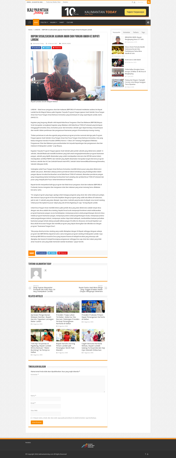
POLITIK (43, 22)
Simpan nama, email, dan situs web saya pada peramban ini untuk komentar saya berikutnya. (64, 418)
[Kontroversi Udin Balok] (118, 63)
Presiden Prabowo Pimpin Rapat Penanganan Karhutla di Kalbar (93, 317)
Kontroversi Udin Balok (133, 60)
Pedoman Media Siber (53, 2)
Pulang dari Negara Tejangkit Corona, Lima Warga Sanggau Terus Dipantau (135, 82)
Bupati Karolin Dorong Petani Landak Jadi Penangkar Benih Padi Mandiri (65, 347)
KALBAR (53, 22)
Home (30, 30)
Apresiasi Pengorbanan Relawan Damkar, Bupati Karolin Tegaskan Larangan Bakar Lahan (42, 318)
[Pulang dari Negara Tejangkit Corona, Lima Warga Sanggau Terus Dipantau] (118, 83)
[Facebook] (132, 2)
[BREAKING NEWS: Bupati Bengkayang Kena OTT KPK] (118, 40)
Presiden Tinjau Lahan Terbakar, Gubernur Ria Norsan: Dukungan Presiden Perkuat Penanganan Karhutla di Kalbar (67, 319)
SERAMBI (30, 22)
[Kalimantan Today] (37, 11)
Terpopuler (116, 32)
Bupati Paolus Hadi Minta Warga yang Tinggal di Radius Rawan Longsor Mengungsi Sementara (91, 288)
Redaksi (65, 2)
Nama (33, 396)
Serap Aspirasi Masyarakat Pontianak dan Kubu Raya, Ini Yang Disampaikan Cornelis (44, 288)
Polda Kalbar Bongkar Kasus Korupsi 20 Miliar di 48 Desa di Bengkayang (135, 71)
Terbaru (136, 32)
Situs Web (34, 410)
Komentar (35, 374)
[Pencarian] (149, 2)
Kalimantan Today (38, 43)
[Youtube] (134, 2)
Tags (143, 32)
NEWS (36, 22)
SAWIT (61, 22)
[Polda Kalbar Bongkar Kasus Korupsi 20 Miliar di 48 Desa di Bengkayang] (118, 72)
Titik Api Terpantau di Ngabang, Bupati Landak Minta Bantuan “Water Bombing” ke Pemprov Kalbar (41, 348)
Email (33, 403)
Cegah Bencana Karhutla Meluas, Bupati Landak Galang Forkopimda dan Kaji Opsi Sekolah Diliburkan (93, 347)
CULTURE (70, 22)
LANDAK (37, 30)
